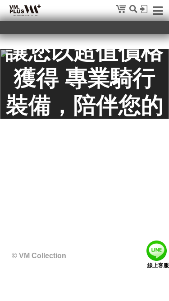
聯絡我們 (78, 220)
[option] (84, 84)
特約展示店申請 (119, 220)
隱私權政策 (43, 220)
